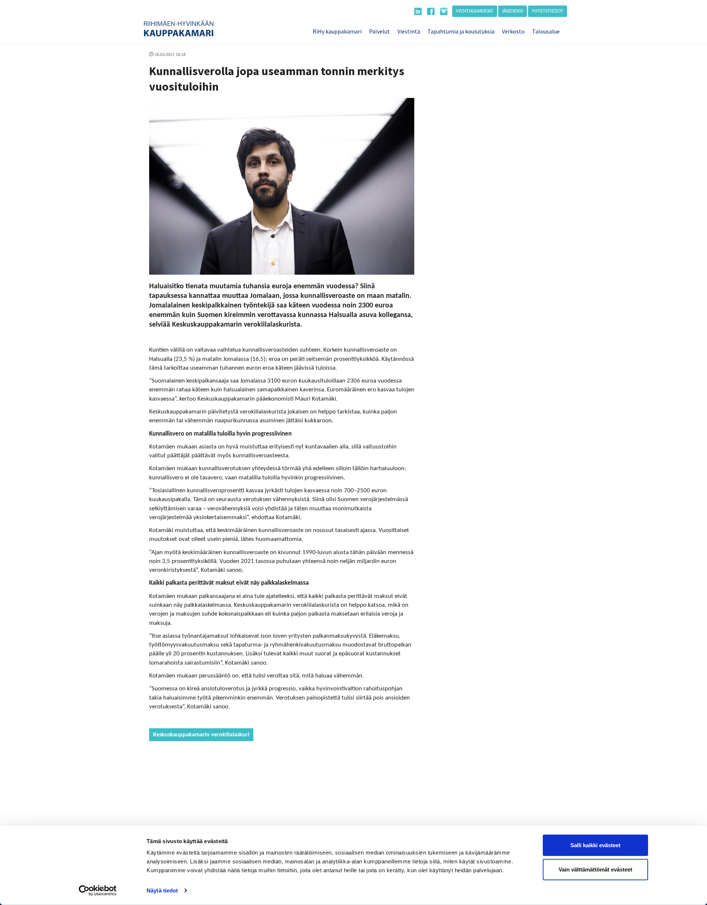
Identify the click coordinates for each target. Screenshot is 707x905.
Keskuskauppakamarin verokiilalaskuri (201, 735)
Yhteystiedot (547, 11)
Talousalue (546, 31)
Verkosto (513, 31)
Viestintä (408, 31)
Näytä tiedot (162, 890)
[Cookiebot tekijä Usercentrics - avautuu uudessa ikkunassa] (98, 890)
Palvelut (379, 31)
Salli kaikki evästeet (595, 845)
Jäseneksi (512, 11)
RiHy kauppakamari (337, 31)
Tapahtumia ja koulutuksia (461, 31)
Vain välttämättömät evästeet (595, 869)
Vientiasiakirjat (474, 11)
